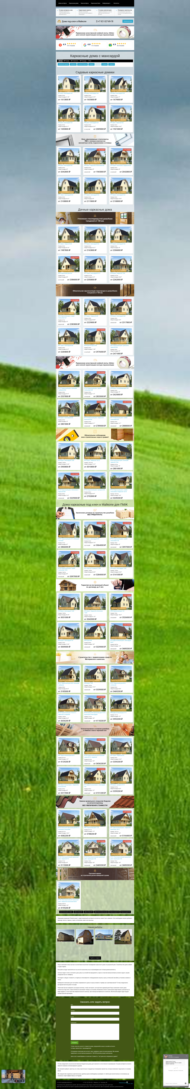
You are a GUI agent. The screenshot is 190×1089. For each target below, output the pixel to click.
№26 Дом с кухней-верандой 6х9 (119, 388)
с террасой (111, 64)
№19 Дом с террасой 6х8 (91, 316)
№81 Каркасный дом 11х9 (91, 827)
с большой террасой (82, 64)
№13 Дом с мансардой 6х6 (91, 195)
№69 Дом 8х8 (88, 640)
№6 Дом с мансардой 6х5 (91, 122)
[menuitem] (62, 3)
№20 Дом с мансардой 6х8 (117, 316)
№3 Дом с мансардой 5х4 (117, 93)
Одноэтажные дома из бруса (66, 911)
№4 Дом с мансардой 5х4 (65, 122)
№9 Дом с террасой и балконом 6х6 (94, 165)
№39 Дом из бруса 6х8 (90, 345)
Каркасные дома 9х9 (125, 911)
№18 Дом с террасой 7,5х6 (117, 273)
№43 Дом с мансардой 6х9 (65, 417)
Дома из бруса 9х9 (89, 911)
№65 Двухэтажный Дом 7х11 (118, 712)
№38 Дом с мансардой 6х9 (91, 539)
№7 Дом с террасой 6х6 (117, 122)
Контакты (116, 3)
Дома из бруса (62, 3)
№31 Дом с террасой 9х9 (117, 755)
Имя (72, 1004)
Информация (106, 3)
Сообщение (73, 1022)
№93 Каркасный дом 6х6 (65, 273)
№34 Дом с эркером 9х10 (117, 785)
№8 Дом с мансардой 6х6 (65, 165)
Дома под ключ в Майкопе (73, 21)
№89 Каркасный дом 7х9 (117, 611)
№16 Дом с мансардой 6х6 (117, 244)
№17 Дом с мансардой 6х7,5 (92, 273)
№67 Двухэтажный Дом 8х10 (66, 755)
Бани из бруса (85, 3)
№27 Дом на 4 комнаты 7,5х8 (92, 568)
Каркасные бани (95, 3)
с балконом (73, 64)
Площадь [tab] (83, 61)
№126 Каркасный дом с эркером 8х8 (94, 490)
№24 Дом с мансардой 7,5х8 (66, 460)
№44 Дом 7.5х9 (88, 683)
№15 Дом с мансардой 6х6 (91, 244)
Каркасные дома (73, 3)
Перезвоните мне (128, 21)
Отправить (74, 1042)
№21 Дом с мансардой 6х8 (65, 345)
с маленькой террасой (63, 64)
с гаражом (104, 64)
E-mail (72, 1016)
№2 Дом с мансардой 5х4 (91, 93)
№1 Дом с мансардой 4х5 (65, 93)
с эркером (91, 64)
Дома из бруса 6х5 (78, 911)
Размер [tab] (67, 61)
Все (90, 61)
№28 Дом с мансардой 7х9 (65, 640)
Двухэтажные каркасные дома (101, 911)
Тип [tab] (61, 61)
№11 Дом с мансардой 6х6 (65, 195)
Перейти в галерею (95, 958)
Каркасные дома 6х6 (114, 911)
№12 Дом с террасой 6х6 (65, 244)
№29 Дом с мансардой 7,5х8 (118, 568)
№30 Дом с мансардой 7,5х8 (66, 611)
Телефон (73, 1010)
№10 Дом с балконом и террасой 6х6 (120, 165)
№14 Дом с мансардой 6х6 (117, 195)
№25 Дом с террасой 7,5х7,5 (92, 460)
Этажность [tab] (75, 61)
